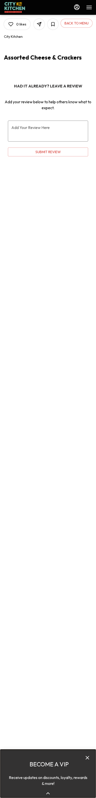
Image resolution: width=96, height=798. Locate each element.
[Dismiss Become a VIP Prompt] (87, 758)
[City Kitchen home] (26, 7)
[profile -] (77, 7)
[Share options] (39, 24)
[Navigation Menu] (89, 7)
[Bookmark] (53, 24)
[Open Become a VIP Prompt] (48, 793)
